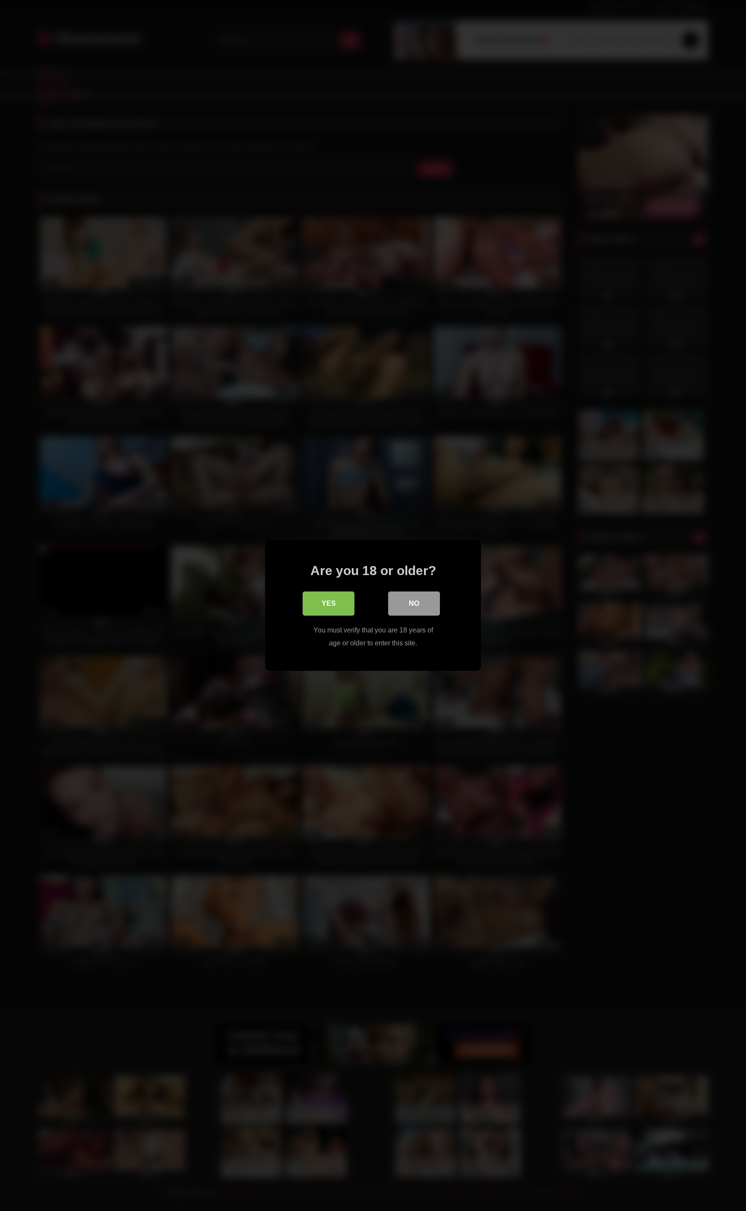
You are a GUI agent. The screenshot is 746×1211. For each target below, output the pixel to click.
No (414, 603)
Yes (329, 603)
